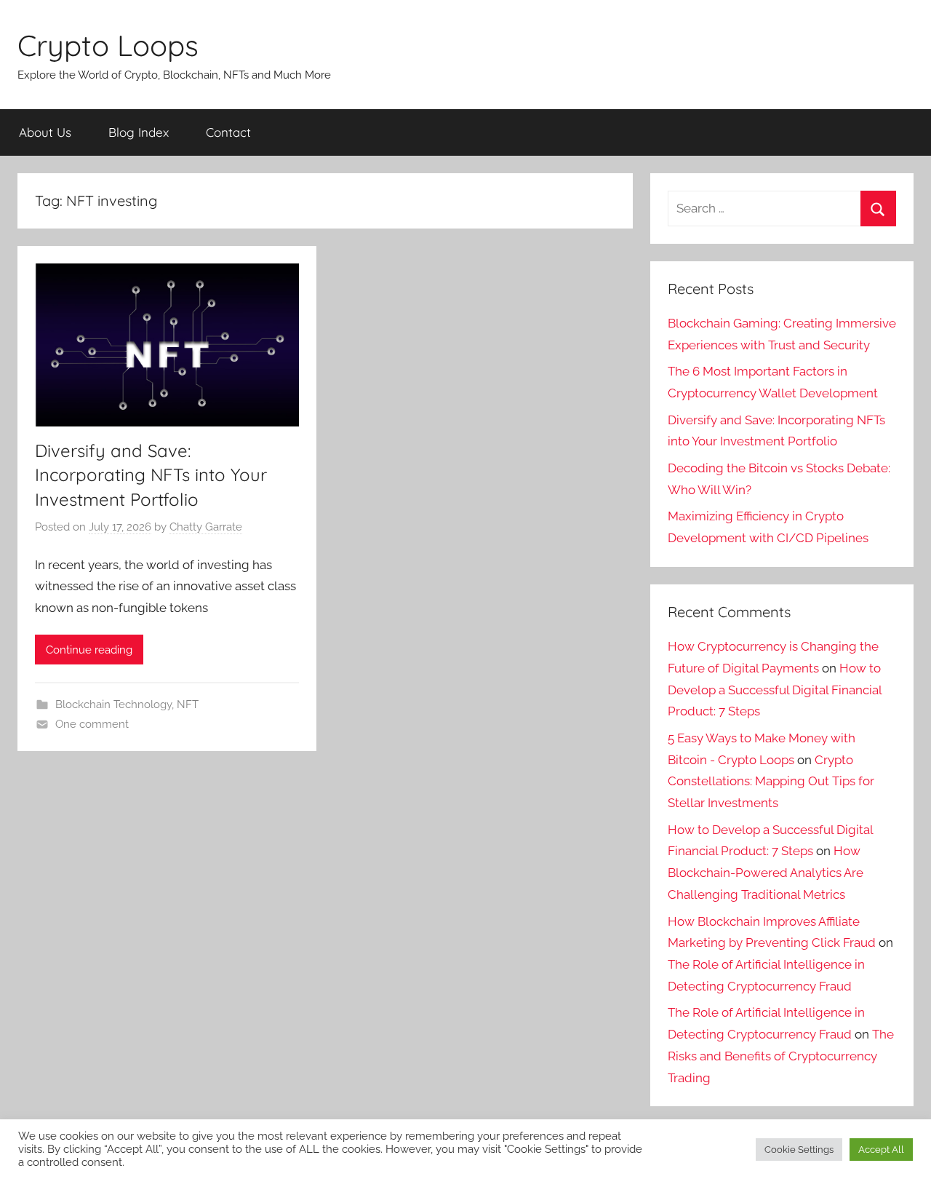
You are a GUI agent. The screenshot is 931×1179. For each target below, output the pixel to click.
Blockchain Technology (113, 704)
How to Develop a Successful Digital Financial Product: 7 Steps (775, 690)
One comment (92, 724)
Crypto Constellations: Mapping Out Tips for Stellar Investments (771, 782)
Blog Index (138, 132)
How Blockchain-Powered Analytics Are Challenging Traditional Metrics (765, 872)
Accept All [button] (881, 1149)
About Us (45, 132)
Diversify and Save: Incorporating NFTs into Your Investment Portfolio (151, 475)
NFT (188, 704)
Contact (228, 132)
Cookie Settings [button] (799, 1149)
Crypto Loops (108, 45)
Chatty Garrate (205, 526)
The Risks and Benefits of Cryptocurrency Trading (781, 1056)
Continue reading (89, 649)
